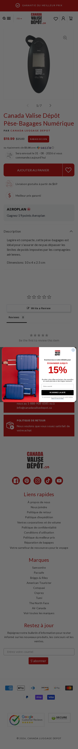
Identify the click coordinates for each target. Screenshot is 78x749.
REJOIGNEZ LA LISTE (58, 392)
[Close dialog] (73, 350)
